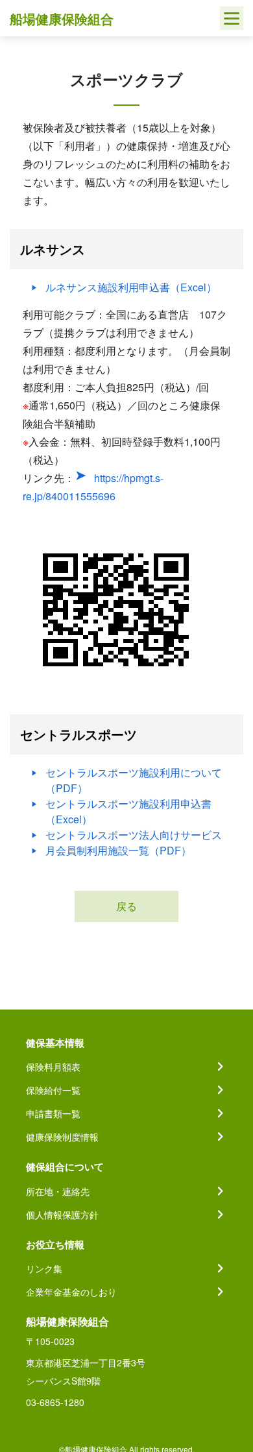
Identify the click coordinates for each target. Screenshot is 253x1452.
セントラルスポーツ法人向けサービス (133, 834)
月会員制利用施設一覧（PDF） (118, 850)
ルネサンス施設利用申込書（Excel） (131, 287)
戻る (126, 906)
